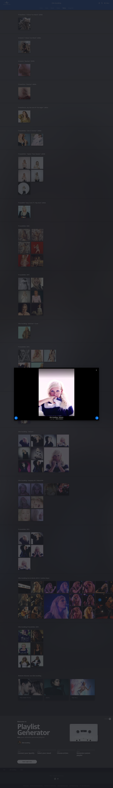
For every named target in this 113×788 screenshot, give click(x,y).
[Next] (96, 418)
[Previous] (16, 418)
